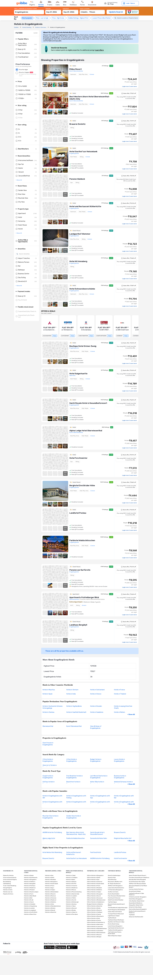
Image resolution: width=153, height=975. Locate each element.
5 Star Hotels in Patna (94, 920)
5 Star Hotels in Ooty (93, 918)
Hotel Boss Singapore (135, 899)
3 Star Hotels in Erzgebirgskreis (48, 760)
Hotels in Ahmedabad (51, 892)
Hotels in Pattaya (29, 885)
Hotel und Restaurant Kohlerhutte (73, 853)
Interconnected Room (25, 160)
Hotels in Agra (49, 887)
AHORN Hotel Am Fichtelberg (52, 832)
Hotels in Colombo (29, 904)
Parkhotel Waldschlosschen (75, 838)
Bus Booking (7, 881)
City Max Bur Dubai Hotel (136, 901)
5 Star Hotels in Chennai (94, 881)
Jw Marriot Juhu (113, 892)
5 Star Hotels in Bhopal (94, 936)
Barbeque (21, 270)
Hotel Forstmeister (120, 858)
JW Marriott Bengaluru (115, 885)
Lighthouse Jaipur (114, 915)
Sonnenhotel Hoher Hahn (98, 838)
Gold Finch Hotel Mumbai (115, 900)
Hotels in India (71, 694)
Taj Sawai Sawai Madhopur (116, 920)
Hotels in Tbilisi (71, 898)
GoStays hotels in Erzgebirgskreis (49, 783)
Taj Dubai (132, 914)
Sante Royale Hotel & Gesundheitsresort (97, 833)
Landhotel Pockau (120, 852)
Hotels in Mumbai (50, 879)
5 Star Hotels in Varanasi (95, 898)
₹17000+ (21, 98)
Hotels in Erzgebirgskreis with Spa (100, 797)
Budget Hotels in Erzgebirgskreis (95, 760)
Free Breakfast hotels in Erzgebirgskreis (74, 777)
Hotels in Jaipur (50, 889)
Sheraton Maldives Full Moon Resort (138, 886)
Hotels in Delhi (49, 877)
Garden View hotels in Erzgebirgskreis (73, 817)
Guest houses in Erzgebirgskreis (48, 744)
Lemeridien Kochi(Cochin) (116, 887)
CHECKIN (48, 8)
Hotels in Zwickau (48, 712)
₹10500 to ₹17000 (24, 94)
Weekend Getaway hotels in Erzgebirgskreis (123, 783)
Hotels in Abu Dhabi (30, 896)
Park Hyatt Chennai (114, 898)
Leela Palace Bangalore (115, 926)
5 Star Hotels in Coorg (94, 914)
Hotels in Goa (49, 875)
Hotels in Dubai (29, 875)
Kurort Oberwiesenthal (73, 726)
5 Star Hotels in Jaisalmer (95, 930)
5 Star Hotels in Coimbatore (95, 902)
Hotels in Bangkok (29, 883)
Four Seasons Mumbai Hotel (116, 896)
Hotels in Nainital (50, 912)
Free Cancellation (24, 53)
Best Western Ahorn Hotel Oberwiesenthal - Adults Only (76, 833)
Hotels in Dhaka (71, 910)
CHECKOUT (66, 8)
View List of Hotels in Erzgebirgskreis (50, 766)
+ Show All (131, 714)
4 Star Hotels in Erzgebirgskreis (71, 760)
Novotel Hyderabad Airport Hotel (116, 904)
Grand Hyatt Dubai (135, 891)
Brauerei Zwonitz (120, 832)
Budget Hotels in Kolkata (95, 904)
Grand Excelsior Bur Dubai (137, 881)
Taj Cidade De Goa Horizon (116, 928)
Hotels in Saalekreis (96, 712)
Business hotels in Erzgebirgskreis (120, 777)
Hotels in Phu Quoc (72, 914)
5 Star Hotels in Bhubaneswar (96, 900)
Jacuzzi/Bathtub (24, 176)
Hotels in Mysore (50, 894)
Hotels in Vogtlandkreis (74, 706)
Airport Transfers (24, 258)
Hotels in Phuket (29, 889)
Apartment (22, 213)
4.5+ (19, 141)
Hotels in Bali (28, 898)
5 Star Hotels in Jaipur (94, 892)
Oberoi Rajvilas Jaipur (115, 935)
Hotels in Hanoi (29, 902)
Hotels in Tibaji (70, 875)
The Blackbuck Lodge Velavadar (118, 907)
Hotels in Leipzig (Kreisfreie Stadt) (123, 707)
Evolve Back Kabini (113, 894)
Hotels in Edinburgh (72, 902)
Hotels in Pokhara (29, 881)
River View (21, 194)
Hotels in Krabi (28, 900)
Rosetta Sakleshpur (114, 875)
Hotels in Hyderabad (51, 883)
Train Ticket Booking (9, 885)
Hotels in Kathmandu (30, 877)
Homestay (21, 221)
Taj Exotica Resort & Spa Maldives (136, 894)
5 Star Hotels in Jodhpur (94, 912)
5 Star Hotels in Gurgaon (94, 894)
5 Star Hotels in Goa (93, 879)
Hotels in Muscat (71, 908)
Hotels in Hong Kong (30, 906)
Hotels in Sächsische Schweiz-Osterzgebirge (53, 707)
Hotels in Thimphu (71, 877)
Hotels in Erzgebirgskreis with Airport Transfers (124, 803)
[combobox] (29, 11)
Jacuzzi (21, 172)
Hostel (20, 229)
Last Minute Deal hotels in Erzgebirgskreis (98, 777)
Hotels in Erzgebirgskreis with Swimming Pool (100, 803)
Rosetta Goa (112, 877)
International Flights (10, 879)
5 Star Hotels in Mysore (94, 934)
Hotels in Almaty (71, 881)
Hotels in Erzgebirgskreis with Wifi (52, 797)
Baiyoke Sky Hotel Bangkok (137, 879)
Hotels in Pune (49, 885)
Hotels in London (29, 908)
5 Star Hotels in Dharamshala (96, 932)
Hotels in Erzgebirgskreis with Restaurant (52, 803)
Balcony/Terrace (23, 262)
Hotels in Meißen (119, 712)
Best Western (23, 149)
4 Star (20, 114)
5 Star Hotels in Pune (93, 885)
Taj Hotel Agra (112, 902)
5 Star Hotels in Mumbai (94, 887)
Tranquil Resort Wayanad (116, 913)
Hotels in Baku (70, 879)
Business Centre (23, 274)
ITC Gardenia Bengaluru (115, 889)
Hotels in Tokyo (71, 906)
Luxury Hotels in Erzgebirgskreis (119, 760)
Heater (20, 168)
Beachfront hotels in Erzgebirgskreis (73, 783)
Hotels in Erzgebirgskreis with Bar (124, 797)
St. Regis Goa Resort (114, 883)
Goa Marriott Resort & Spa (116, 922)
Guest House (22, 225)
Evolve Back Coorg (113, 924)
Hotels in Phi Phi (71, 883)
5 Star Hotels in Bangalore (95, 875)
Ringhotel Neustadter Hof (122, 838)
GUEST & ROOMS (85, 8)
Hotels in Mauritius (49, 690)
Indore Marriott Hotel (115, 911)
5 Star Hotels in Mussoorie (95, 916)
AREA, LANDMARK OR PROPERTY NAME (25, 8)
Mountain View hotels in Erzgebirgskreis (50, 817)
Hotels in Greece (95, 694)
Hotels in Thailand (120, 694)
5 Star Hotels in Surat (94, 896)
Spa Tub (21, 164)
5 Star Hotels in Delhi (93, 877)
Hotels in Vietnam (72, 690)
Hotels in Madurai (50, 900)
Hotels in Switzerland (97, 690)
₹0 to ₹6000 (22, 86)
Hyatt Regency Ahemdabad (116, 909)
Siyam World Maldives (135, 903)
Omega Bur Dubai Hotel (136, 905)
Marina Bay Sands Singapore (138, 909)
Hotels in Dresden (96, 706)
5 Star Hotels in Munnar (94, 910)
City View (21, 202)
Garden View (22, 190)
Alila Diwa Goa (112, 879)
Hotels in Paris (28, 894)
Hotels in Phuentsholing (73, 892)
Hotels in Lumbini (71, 896)
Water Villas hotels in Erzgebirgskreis (97, 783)
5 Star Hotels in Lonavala (95, 926)
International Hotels (9, 877)
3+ (19, 129)
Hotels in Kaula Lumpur (31, 892)
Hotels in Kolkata (50, 902)
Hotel (20, 217)
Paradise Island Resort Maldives (139, 877)
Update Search (116, 12)
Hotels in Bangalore (51, 881)
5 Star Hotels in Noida (94, 908)
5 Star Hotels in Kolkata (94, 889)
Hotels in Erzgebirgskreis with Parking (76, 797)
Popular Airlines (8, 894)
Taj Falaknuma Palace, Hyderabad (114, 932)
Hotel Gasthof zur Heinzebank (76, 858)
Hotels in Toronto (71, 885)
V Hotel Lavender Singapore (137, 897)
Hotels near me (7, 892)
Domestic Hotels (8, 875)
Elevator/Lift (22, 281)
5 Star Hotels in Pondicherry (96, 922)
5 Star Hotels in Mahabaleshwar (97, 928)
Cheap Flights (7, 887)
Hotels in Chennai (50, 898)
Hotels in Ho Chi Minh (30, 912)
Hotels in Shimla (50, 908)
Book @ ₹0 (21, 49)
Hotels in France (119, 690)
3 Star (20, 110)
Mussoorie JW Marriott (115, 881)
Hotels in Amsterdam (72, 894)
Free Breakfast (23, 57)
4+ (19, 133)
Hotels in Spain (47, 694)
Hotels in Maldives (30, 887)
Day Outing (22, 277)
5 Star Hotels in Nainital (94, 906)
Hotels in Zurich (71, 900)
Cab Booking (7, 883)
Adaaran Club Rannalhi (136, 916)
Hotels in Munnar (50, 896)
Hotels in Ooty (49, 904)
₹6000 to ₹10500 (24, 90)
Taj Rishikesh (112, 918)
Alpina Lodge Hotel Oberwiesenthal (49, 839)
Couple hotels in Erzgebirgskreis (48, 777)
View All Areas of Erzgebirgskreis (95, 727)
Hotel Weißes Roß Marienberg (52, 852)
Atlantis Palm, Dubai (135, 907)
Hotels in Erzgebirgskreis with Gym (76, 803)
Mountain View (23, 198)
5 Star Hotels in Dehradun (95, 924)
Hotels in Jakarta (71, 912)
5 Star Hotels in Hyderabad (95, 883)
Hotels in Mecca (71, 889)
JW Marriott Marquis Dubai (137, 883)
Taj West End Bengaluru (115, 930)
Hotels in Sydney (71, 904)
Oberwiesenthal (48, 726)
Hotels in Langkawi (30, 910)
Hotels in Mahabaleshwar (53, 906)
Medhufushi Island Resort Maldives (137, 912)
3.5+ (19, 137)
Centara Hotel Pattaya (136, 889)
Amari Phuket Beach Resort (137, 875)
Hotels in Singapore (30, 879)
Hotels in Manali (50, 910)
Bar (19, 266)
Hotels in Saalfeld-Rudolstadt (76, 712)
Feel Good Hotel (95, 852)
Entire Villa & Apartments (22, 44)
